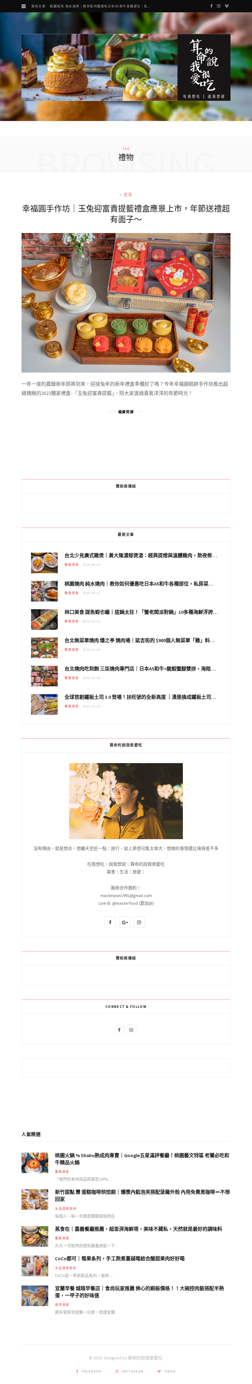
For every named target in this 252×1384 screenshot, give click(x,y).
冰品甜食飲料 (66, 1209)
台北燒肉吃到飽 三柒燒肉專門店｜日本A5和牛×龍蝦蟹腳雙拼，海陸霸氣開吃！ (150, 669)
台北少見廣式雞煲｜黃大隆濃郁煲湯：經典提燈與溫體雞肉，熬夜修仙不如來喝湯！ (155, 555)
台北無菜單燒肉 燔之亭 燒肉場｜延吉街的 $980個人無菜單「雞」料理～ (142, 640)
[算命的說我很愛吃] (126, 67)
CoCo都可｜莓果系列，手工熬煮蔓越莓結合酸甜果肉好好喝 (120, 1258)
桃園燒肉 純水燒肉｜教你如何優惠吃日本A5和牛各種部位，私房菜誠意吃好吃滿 (103, 6)
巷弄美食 (62, 1305)
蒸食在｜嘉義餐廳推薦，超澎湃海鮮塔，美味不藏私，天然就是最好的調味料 (138, 1229)
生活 (128, 194)
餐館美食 (72, 565)
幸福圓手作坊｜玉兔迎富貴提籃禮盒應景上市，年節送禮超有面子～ (126, 213)
